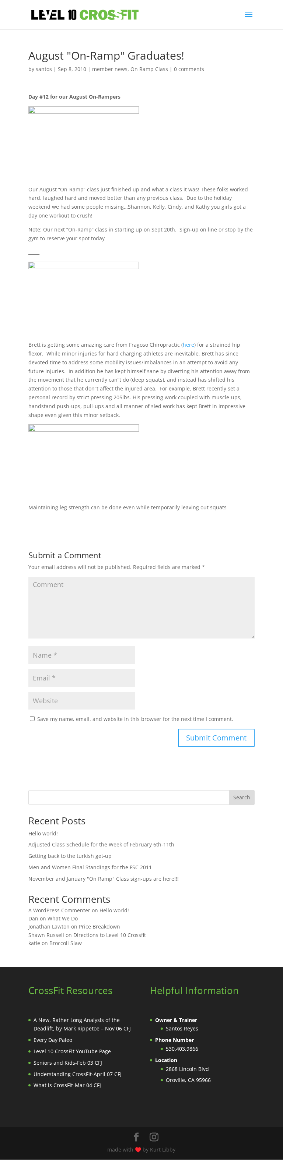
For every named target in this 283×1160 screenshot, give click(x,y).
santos (44, 69)
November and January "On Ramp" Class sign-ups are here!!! (103, 878)
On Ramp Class (149, 69)
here (188, 344)
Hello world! (43, 833)
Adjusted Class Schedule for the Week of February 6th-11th (101, 844)
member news (109, 69)
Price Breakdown (99, 926)
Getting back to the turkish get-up (70, 855)
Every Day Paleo (53, 1039)
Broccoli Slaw (65, 943)
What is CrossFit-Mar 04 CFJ (67, 1085)
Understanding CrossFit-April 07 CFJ (78, 1074)
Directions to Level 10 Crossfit (109, 934)
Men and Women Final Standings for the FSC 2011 (90, 867)
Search (241, 797)
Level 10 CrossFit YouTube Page (72, 1051)
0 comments (189, 69)
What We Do (63, 918)
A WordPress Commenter (59, 910)
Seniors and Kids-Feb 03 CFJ (68, 1062)
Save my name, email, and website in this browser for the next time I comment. (135, 718)
